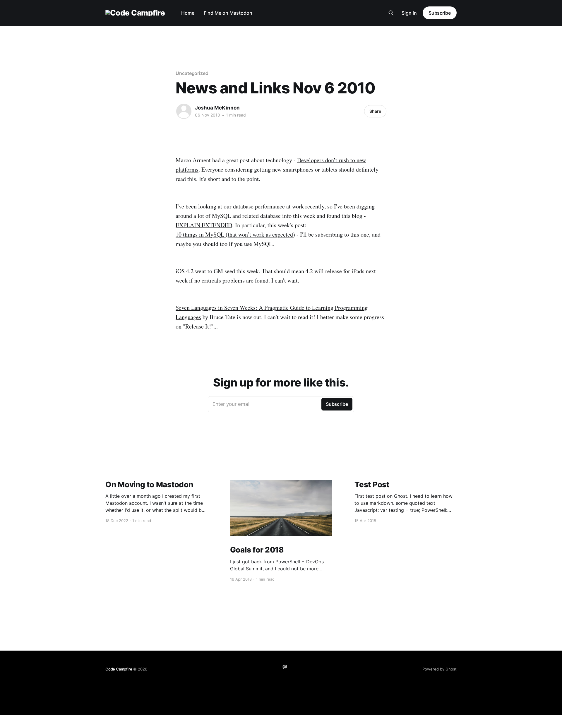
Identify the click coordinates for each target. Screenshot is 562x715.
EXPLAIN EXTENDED (204, 225)
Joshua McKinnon (217, 108)
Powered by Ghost (439, 669)
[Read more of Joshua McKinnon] (184, 111)
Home (187, 13)
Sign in (409, 13)
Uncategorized (192, 73)
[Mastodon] (284, 667)
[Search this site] (391, 13)
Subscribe (440, 13)
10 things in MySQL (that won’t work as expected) (235, 234)
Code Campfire (118, 669)
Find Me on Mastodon (228, 13)
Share (375, 111)
